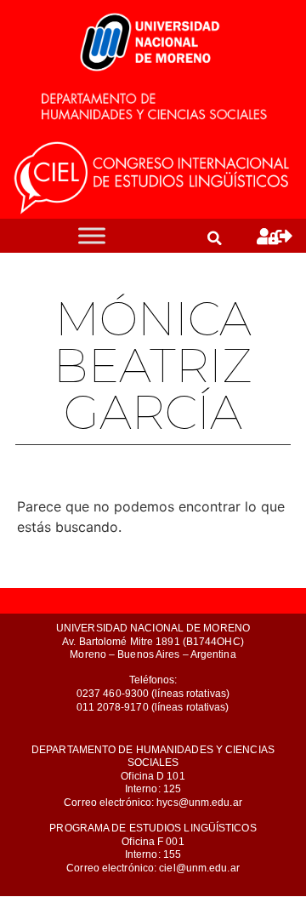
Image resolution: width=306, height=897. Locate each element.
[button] (214, 238)
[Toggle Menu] (91, 236)
